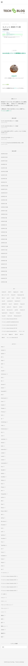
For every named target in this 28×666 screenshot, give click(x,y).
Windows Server (17, 315)
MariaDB (2, 470)
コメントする (14, 24)
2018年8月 (3, 260)
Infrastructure (4, 428)
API (1, 357)
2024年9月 (3, 164)
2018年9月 (3, 257)
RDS (2, 500)
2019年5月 (3, 228)
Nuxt (3, 306)
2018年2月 (3, 282)
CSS (2, 377)
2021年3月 (3, 182)
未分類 (2, 629)
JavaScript (10, 301)
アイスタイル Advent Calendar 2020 (9, 325)
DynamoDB (3, 391)
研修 (3, 337)
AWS (9, 291)
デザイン (4, 334)
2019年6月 (3, 225)
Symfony (3, 535)
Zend (2, 565)
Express (2, 404)
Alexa (2, 346)
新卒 (21, 334)
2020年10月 (3, 192)
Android (4, 291)
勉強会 (11, 334)
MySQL (16, 304)
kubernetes (17, 301)
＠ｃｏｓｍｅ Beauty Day (12, 337)
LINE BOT (4, 304)
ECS (2, 394)
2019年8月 (3, 217)
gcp (8, 298)
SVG (2, 528)
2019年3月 (3, 235)
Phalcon (2, 487)
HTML (18, 298)
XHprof (2, 562)
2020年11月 (3, 189)
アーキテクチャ (4, 572)
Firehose (3, 411)
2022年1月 (3, 168)
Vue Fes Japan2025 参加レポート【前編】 (10, 126)
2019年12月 (3, 207)
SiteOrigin (22, 662)
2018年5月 (3, 271)
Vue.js (3, 315)
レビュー (3, 611)
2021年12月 (3, 171)
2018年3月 (3, 278)
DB (21, 291)
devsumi (3, 384)
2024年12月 (3, 157)
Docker (13, 294)
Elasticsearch (21, 294)
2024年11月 (3, 160)
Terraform (22, 309)
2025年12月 (3, 153)
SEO (20, 306)
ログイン (16, 88)
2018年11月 (3, 249)
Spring (2, 517)
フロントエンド (4, 608)
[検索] (25, 646)
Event (2, 401)
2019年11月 (3, 210)
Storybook (3, 524)
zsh (2, 569)
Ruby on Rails (4, 511)
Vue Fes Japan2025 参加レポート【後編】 (10, 120)
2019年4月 (3, 232)
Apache (2, 353)
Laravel (2, 456)
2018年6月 (3, 267)
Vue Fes (10, 315)
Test (2, 541)
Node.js (22, 304)
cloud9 (2, 370)
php (2, 490)
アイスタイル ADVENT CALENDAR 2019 (10, 321)
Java (3, 301)
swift (16, 309)
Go (13, 298)
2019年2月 (3, 239)
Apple (2, 360)
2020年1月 (3, 203)
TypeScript (4, 312)
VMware (11, 312)
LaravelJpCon (4, 463)
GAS (3, 298)
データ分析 (3, 594)
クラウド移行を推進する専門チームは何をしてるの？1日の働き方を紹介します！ (13, 132)
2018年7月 (3, 264)
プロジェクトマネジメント (6, 604)
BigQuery (15, 291)
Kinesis (2, 442)
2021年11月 (3, 175)
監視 (2, 636)
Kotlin (2, 446)
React (2, 504)
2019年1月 (3, 242)
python (9, 306)
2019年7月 (3, 221)
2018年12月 (3, 246)
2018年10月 (3, 253)
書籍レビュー (3, 626)
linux (10, 304)
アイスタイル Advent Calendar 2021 (9, 328)
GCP (2, 415)
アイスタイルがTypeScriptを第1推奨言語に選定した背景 (12, 142)
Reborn (15, 306)
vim (1, 548)
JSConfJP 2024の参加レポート (7, 137)
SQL (3, 309)
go (1, 418)
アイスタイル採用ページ (6, 110)
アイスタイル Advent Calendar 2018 (9, 318)
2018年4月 (3, 274)
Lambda (2, 452)
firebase (2, 408)
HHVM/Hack (3, 422)
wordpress (3, 555)
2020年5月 (3, 196)
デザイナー (21, 331)
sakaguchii (14, 76)
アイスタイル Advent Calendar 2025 (9, 331)
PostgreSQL (3, 494)
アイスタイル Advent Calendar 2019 (8, 579)
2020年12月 (3, 185)
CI (1, 367)
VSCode (18, 312)
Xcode (2, 559)
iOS (23, 298)
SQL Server (9, 309)
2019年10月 (3, 214)
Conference (3, 374)
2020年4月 (3, 200)
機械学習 (3, 633)
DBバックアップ (5, 294)
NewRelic (3, 476)
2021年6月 (3, 178)
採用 (16, 334)
